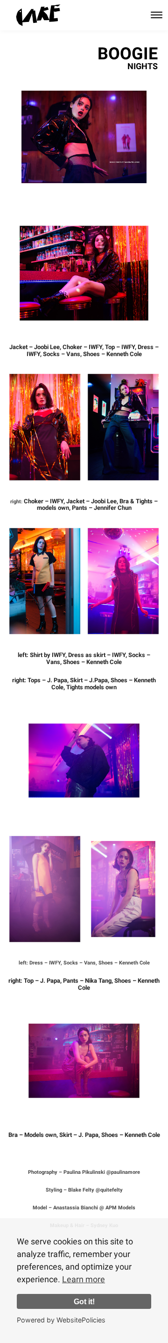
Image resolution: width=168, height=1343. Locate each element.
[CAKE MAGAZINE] (38, 15)
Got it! (84, 1301)
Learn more (83, 1279)
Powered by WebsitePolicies (61, 1320)
